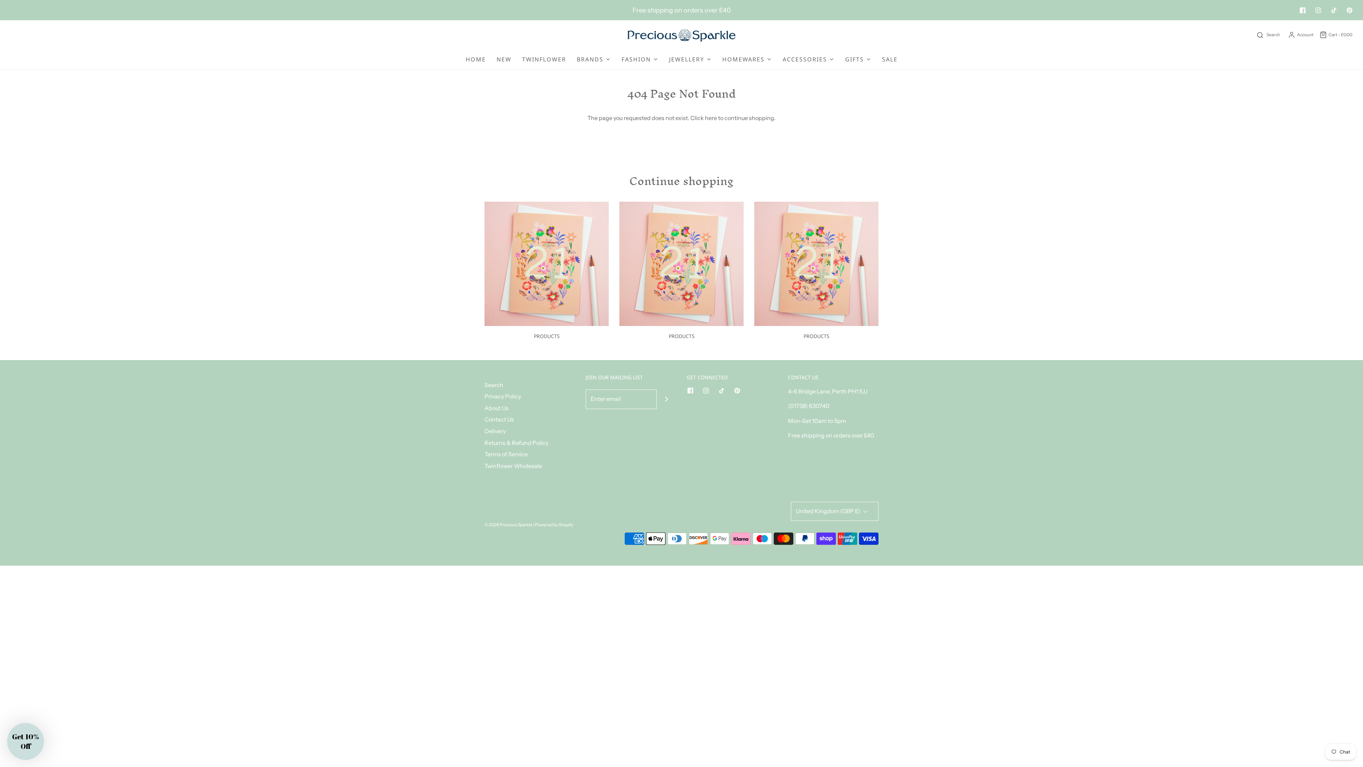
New (504, 59)
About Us (497, 408)
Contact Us (499, 419)
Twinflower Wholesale (513, 465)
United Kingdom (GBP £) (828, 511)
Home (476, 59)
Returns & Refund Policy (516, 442)
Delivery (495, 431)
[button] (25, 741)
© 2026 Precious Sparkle (508, 524)
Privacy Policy (503, 396)
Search (494, 384)
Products (547, 336)
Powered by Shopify (554, 524)
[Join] (666, 399)
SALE (890, 59)
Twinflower (544, 59)
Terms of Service (506, 454)
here (711, 117)
